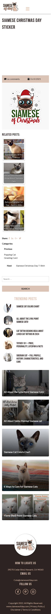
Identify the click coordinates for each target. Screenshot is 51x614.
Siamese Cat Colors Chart (27, 306)
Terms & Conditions (31, 609)
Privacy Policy (37, 606)
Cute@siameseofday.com (25, 580)
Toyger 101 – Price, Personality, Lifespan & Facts (29, 345)
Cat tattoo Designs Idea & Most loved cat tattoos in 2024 (29, 332)
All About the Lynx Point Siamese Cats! (27, 320)
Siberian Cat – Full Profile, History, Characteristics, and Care (29, 358)
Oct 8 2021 (35, 79)
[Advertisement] (25, 52)
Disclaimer (16, 609)
